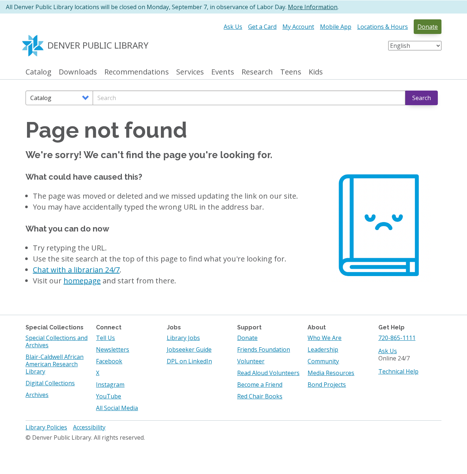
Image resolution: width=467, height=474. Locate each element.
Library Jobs (183, 338)
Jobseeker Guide (189, 349)
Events (222, 72)
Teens (290, 72)
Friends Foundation (263, 349)
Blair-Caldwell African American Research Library (55, 364)
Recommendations (136, 72)
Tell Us (105, 338)
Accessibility (89, 427)
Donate (427, 26)
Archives (37, 395)
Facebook (109, 361)
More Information (312, 7)
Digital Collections (50, 383)
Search (421, 98)
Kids (316, 72)
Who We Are (324, 338)
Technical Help (398, 371)
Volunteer (251, 361)
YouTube (108, 396)
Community (323, 361)
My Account (298, 26)
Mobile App (335, 26)
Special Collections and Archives (57, 341)
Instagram (110, 385)
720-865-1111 (397, 338)
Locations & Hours (382, 26)
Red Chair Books (259, 396)
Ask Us (233, 26)
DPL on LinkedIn (189, 361)
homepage (82, 281)
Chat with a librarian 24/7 (76, 270)
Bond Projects (327, 385)
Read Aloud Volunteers (268, 373)
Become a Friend (259, 385)
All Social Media (117, 408)
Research (257, 72)
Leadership (323, 349)
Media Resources (331, 373)
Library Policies (46, 427)
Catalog (38, 72)
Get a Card (262, 26)
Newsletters (112, 349)
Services (190, 72)
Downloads (78, 72)
